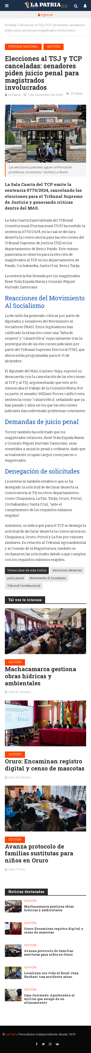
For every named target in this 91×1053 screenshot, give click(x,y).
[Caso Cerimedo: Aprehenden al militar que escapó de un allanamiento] (13, 995)
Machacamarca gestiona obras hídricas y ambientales (40, 676)
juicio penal (15, 578)
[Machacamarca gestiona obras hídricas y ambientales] (45, 631)
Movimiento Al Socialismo (48, 578)
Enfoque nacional (23, 46)
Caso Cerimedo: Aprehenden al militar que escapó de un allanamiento (49, 998)
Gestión (53, 46)
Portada (10, 25)
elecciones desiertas (67, 570)
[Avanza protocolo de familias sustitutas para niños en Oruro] (45, 808)
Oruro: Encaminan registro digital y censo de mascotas (44, 765)
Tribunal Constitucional (23, 586)
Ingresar (46, 14)
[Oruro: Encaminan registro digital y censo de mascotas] (45, 723)
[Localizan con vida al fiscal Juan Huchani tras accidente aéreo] (13, 973)
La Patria (14, 95)
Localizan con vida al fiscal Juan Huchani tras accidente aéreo (51, 975)
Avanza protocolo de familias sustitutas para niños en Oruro (39, 853)
